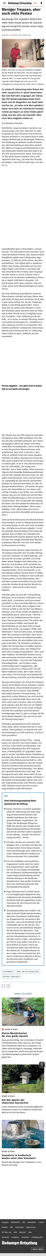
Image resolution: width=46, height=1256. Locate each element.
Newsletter (32, 1222)
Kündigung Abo (37, 1237)
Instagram (15, 1237)
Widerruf (22, 1232)
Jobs (29, 1232)
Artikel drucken (11, 977)
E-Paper (41, 1222)
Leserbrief (8, 972)
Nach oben (38, 1249)
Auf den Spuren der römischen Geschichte (15, 1101)
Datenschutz (31, 1227)
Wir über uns (6, 1232)
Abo (35, 3)
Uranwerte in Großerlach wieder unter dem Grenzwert (19, 1157)
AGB (15, 1232)
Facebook (5, 1237)
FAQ (11, 1227)
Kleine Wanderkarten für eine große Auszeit (15, 1035)
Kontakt (5, 1227)
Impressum (19, 1227)
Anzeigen (5, 1222)
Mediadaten (15, 1222)
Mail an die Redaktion (28, 972)
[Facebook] (8, 986)
